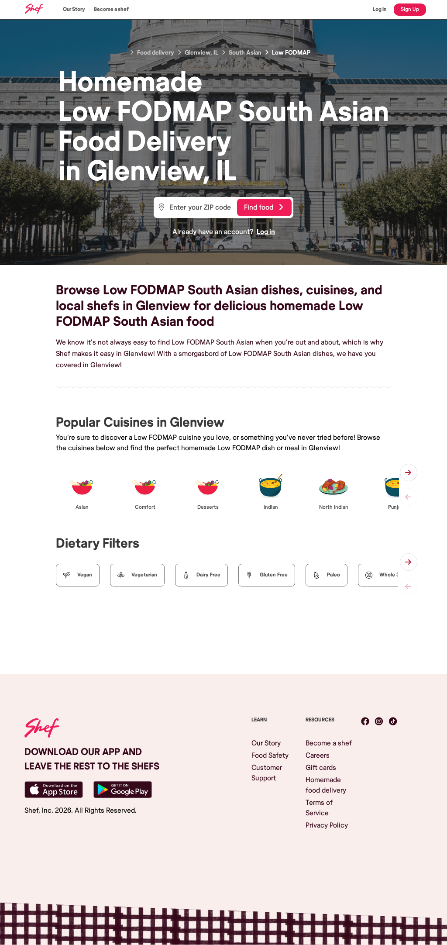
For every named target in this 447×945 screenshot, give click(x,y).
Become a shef (111, 9)
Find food (258, 207)
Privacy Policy (327, 825)
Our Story (74, 9)
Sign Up (410, 9)
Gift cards (321, 767)
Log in (266, 232)
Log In (380, 9)
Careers (318, 755)
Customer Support (266, 773)
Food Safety (270, 755)
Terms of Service (319, 807)
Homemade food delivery (326, 785)
